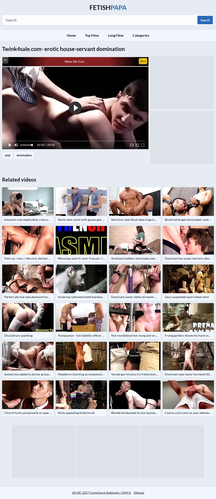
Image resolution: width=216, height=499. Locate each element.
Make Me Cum (74, 61)
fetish (108, 7)
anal (7, 155)
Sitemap (139, 492)
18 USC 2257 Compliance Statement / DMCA (101, 492)
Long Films (116, 35)
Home (71, 35)
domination (24, 155)
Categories (141, 35)
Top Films (92, 35)
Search (205, 20)
